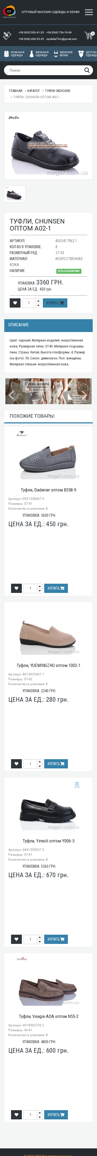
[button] (11, 391)
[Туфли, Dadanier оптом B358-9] (48, 454)
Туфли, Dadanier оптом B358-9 (48, 490)
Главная (15, 91)
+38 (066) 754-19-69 (59, 32)
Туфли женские (57, 91)
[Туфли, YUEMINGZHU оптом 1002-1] (48, 630)
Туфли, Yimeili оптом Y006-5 (48, 841)
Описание (18, 324)
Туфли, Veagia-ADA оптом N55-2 (48, 1016)
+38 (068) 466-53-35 (31, 38)
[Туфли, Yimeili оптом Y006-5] (48, 805)
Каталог (33, 91)
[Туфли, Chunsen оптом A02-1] (48, 145)
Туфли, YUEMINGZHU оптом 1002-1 (49, 665)
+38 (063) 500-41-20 (31, 32)
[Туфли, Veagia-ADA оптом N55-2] (48, 981)
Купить (53, 303)
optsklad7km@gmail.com (61, 38)
